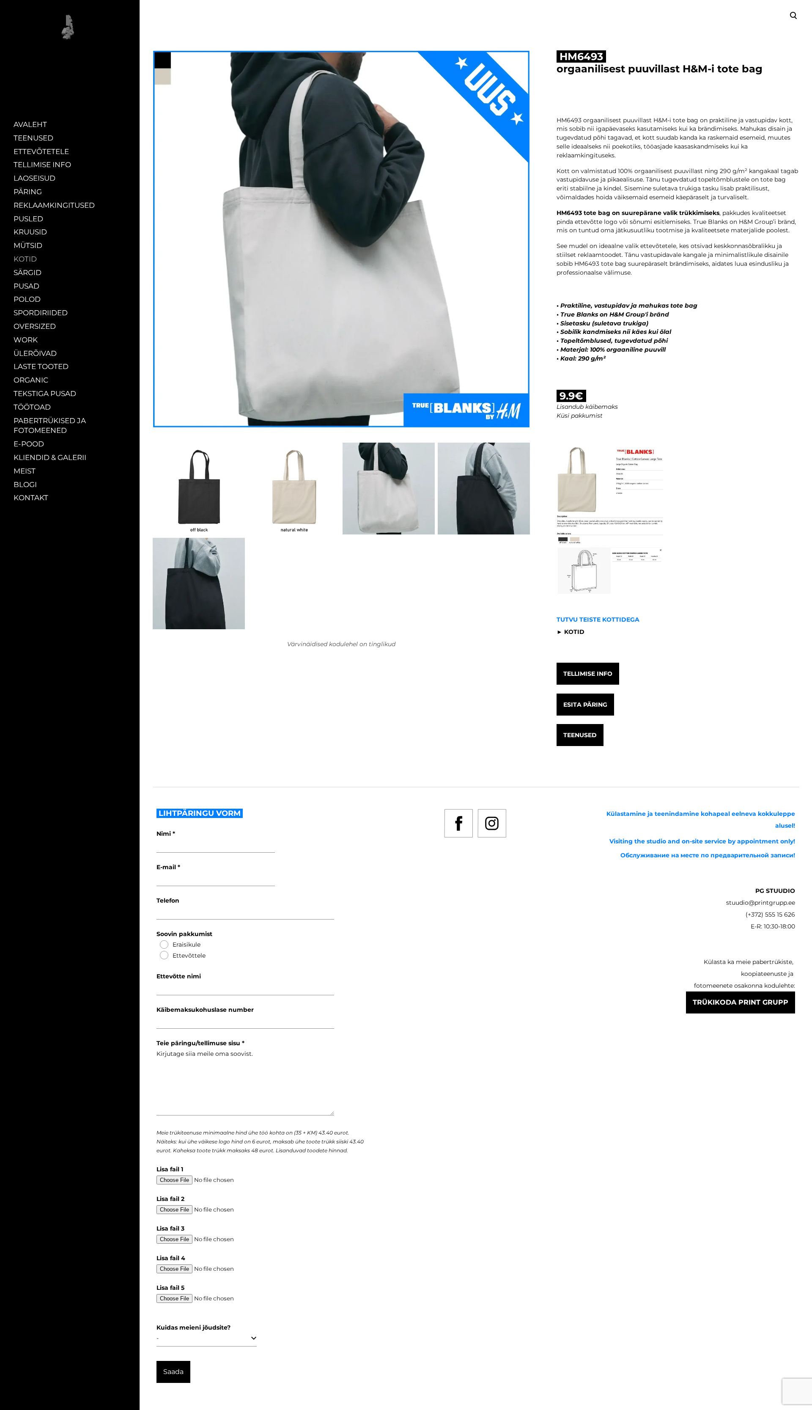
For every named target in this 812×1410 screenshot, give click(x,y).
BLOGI (25, 484)
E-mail (167, 867)
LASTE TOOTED (41, 366)
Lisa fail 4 (170, 1258)
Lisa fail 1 (169, 1169)
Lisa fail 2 (170, 1199)
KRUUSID (30, 232)
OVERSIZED (35, 326)
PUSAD (26, 286)
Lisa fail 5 (170, 1288)
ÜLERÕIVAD (35, 353)
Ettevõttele (189, 955)
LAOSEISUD (34, 178)
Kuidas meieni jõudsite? (193, 1327)
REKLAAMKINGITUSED (54, 205)
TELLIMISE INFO (42, 164)
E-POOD (29, 444)
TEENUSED (33, 138)
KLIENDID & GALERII (50, 457)
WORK (26, 340)
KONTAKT (31, 497)
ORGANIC (31, 380)
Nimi (164, 833)
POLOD (27, 299)
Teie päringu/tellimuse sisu (199, 1043)
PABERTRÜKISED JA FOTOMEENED (50, 425)
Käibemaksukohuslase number (205, 1009)
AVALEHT (30, 124)
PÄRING (28, 191)
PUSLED (28, 219)
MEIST (25, 471)
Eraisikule (186, 944)
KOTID (25, 259)
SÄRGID (27, 272)
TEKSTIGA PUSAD (45, 393)
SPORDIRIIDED (41, 312)
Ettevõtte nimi (178, 976)
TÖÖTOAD (32, 407)
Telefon (167, 900)
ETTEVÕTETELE (41, 151)
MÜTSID (28, 245)
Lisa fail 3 (170, 1228)
